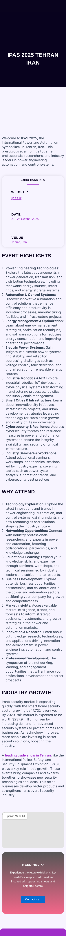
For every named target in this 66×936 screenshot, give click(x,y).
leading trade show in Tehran (28, 755)
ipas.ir (16, 198)
